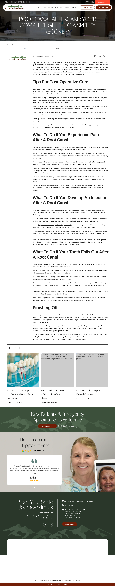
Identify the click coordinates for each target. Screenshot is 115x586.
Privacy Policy (68, 580)
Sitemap (61, 580)
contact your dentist (71, 162)
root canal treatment (52, 89)
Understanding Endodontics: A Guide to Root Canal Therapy (53, 394)
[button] (34, 451)
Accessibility (76, 580)
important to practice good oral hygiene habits (55, 225)
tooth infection (67, 279)
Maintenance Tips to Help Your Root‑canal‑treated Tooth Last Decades (20, 394)
